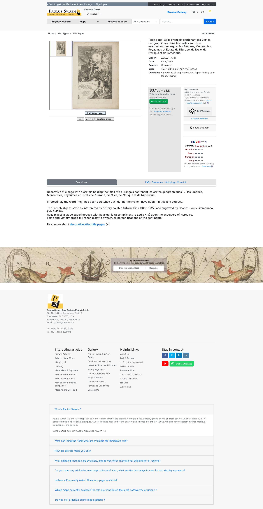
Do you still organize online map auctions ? (80, 499)
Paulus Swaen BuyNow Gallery (99, 355)
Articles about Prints (65, 378)
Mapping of (60, 362)
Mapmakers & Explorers (66, 370)
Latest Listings (159, 4)
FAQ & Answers (95, 377)
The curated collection (99, 373)
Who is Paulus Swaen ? (67, 409)
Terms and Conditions (98, 385)
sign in (209, 100)
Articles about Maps (64, 358)
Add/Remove (203, 111)
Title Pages (78, 33)
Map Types (63, 33)
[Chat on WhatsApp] (182, 363)
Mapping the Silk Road (66, 390)
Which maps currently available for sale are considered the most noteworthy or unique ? (106, 489)
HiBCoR (124, 382)
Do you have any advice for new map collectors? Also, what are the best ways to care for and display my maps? (120, 470)
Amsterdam (126, 387)
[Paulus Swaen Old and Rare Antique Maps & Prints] (64, 12)
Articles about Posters (66, 374)
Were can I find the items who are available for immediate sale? (91, 440)
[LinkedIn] (179, 355)
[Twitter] (172, 355)
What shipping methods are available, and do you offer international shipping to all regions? (107, 460)
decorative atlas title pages (87, 224)
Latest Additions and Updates (102, 365)
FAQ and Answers (162, 111)
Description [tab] (82, 182)
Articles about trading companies (65, 384)
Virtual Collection (128, 378)
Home (51, 33)
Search (210, 21)
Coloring (59, 366)
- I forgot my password (131, 362)
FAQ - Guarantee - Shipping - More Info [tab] (166, 182)
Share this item (201, 127)
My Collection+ (208, 4)
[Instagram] (186, 355)
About (180, 4)
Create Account (192, 4)
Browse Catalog (176, 12)
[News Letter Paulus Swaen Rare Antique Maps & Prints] (131, 264)
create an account (194, 103)
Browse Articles (62, 354)
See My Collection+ (199, 119)
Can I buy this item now (99, 361)
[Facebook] (165, 355)
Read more (206, 166)
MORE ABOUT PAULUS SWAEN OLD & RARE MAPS (77, 431)
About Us (124, 354)
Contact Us (93, 390)
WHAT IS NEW (127, 366)
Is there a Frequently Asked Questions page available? (86, 480)
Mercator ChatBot (96, 381)
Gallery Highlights (96, 369)
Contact (171, 4)
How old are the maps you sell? (72, 450)
